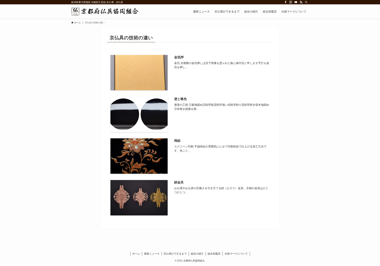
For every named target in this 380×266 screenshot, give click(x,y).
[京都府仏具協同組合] (104, 11)
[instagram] (290, 2)
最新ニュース (152, 253)
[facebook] (285, 2)
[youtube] (295, 2)
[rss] (301, 2)
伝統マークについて (236, 253)
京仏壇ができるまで (175, 253)
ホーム (136, 253)
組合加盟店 (214, 253)
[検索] (306, 2)
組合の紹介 (197, 253)
